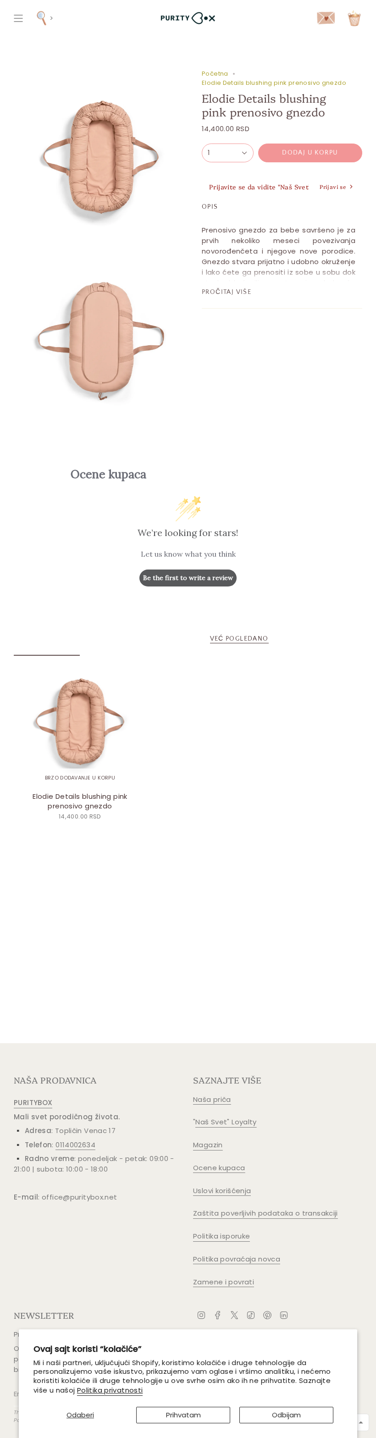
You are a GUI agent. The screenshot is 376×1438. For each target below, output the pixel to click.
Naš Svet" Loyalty (225, 1122)
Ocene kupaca (219, 1168)
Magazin (208, 1145)
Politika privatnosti (110, 1390)
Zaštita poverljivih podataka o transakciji (265, 1213)
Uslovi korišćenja (222, 1190)
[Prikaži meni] (18, 18)
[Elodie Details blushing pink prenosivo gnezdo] (80, 721)
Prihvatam (183, 1415)
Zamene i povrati (223, 1282)
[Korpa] (354, 18)
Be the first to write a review (188, 578)
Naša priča (212, 1099)
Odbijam (286, 1415)
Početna (215, 73)
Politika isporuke (221, 1236)
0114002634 (75, 1145)
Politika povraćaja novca (236, 1259)
